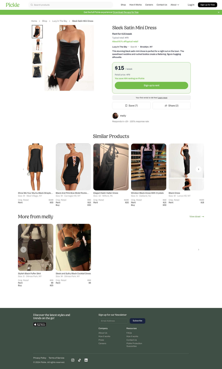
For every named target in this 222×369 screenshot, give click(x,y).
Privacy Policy (39, 358)
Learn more (162, 98)
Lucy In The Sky (59, 21)
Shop (123, 5)
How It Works (135, 5)
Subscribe (137, 321)
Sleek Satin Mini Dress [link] (82, 21)
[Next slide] (199, 169)
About (173, 5)
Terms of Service (56, 358)
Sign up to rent (151, 85)
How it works (104, 336)
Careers (149, 5)
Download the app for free (125, 12)
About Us (102, 333)
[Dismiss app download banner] (219, 12)
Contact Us (162, 5)
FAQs (129, 333)
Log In (191, 4)
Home (34, 21)
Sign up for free (207, 5)
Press (101, 340)
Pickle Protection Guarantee (134, 344)
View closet (195, 216)
